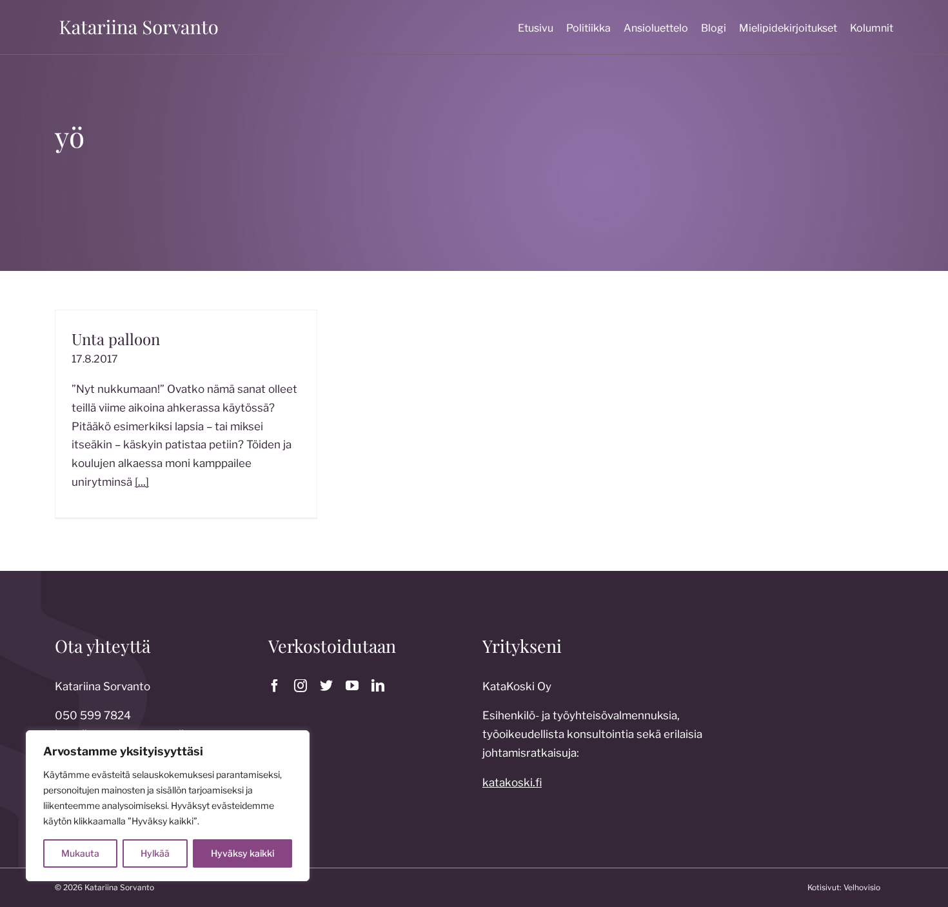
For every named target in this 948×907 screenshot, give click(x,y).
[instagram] (300, 685)
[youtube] (352, 685)
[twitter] (326, 685)
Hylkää (155, 853)
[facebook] (274, 685)
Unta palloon (116, 338)
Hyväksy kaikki (242, 853)
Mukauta (80, 853)
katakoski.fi (512, 782)
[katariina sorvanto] (138, 20)
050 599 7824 (93, 715)
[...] (142, 481)
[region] (168, 805)
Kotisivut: (824, 887)
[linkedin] (377, 685)
